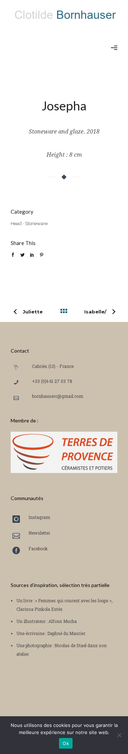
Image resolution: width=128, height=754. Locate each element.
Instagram (39, 517)
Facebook (38, 548)
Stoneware (36, 223)
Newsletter (39, 533)
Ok (66, 743)
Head (16, 223)
